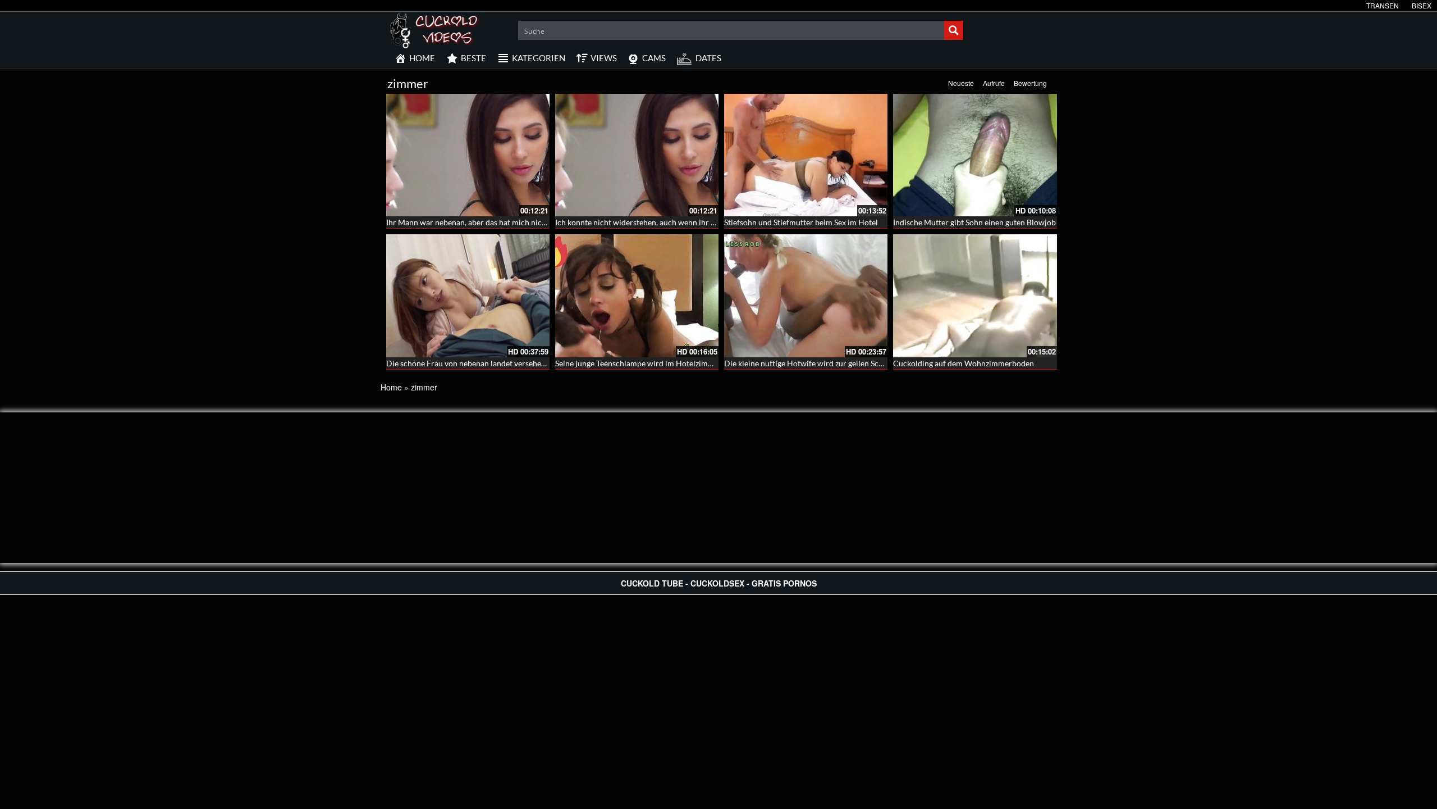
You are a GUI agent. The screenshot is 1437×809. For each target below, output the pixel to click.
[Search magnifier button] (953, 30)
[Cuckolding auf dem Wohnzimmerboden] (974, 295)
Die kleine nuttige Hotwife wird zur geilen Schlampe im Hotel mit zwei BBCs (856, 363)
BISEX (1421, 5)
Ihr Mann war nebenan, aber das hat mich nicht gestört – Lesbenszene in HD (517, 222)
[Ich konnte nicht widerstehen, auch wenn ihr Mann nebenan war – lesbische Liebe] (636, 155)
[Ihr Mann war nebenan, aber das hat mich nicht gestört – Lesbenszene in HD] (468, 155)
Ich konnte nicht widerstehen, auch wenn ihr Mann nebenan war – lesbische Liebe (696, 222)
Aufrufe (994, 83)
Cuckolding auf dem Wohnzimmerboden (963, 363)
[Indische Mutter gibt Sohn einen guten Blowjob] (974, 155)
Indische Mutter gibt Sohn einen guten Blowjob (974, 222)
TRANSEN (1382, 5)
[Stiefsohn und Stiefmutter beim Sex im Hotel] (805, 155)
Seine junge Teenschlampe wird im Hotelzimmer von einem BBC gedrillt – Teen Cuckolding (712, 363)
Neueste (961, 83)
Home (391, 387)
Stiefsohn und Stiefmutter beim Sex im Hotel (801, 222)
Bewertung (1030, 83)
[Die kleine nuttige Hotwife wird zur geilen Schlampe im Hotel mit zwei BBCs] (805, 295)
